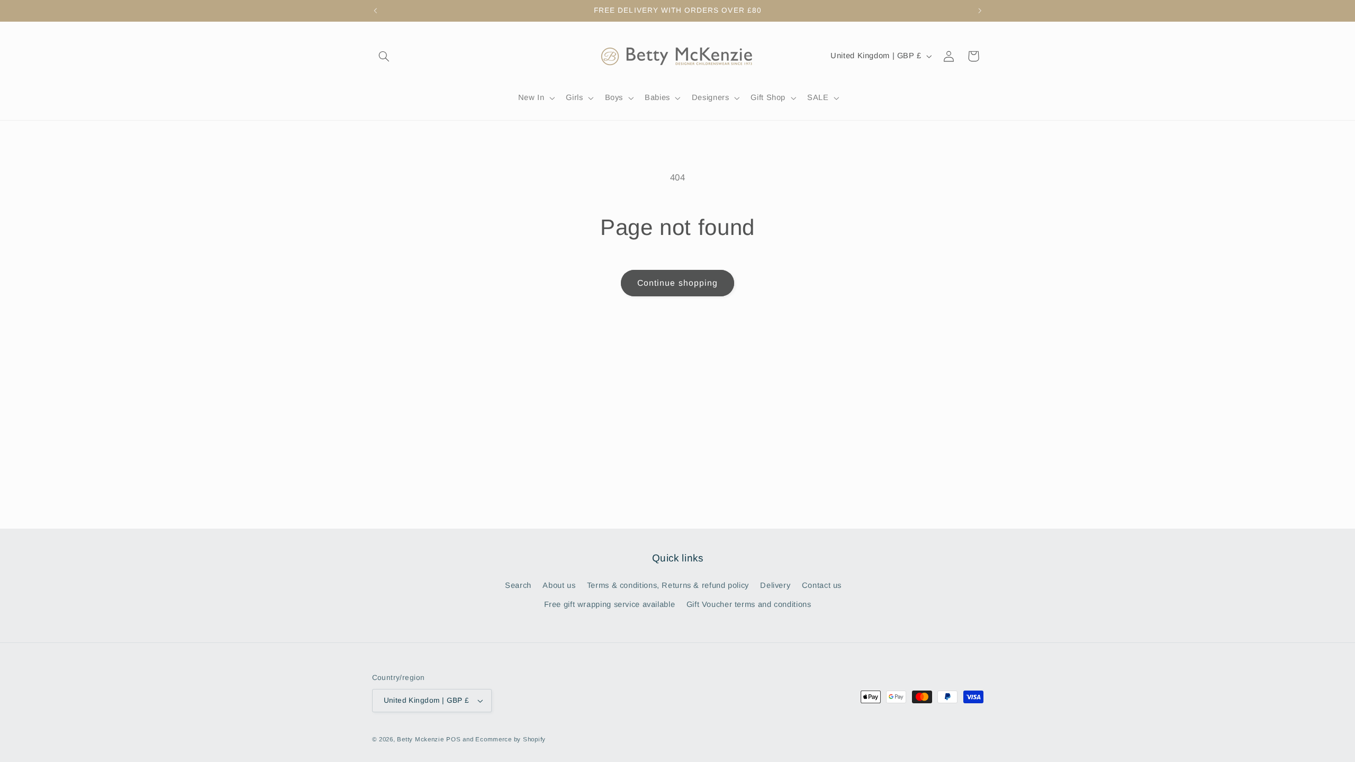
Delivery (775, 585)
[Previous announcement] (375, 10)
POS (453, 739)
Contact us (822, 585)
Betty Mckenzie (420, 739)
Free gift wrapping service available (609, 604)
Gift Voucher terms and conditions (748, 604)
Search (518, 585)
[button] (384, 56)
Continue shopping (677, 282)
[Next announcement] (979, 10)
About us (559, 585)
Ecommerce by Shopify (510, 739)
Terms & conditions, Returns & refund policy (668, 585)
